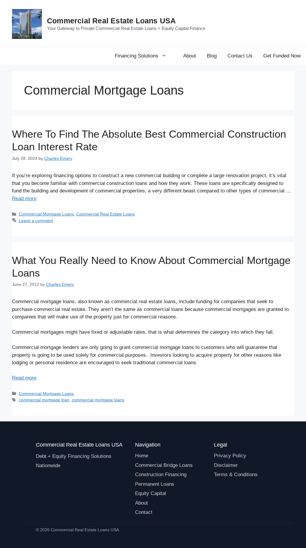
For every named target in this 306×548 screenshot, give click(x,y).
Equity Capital (150, 493)
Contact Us (240, 56)
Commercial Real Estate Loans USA (111, 20)
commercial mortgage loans (98, 399)
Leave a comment (36, 220)
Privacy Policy (230, 456)
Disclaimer (226, 465)
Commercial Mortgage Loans (46, 214)
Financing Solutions (136, 56)
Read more (24, 198)
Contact (143, 512)
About (189, 56)
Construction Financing (160, 474)
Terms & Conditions (236, 474)
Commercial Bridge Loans (164, 465)
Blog (212, 56)
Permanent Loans (154, 484)
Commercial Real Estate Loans (105, 214)
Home (141, 456)
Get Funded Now (282, 56)
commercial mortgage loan (44, 399)
